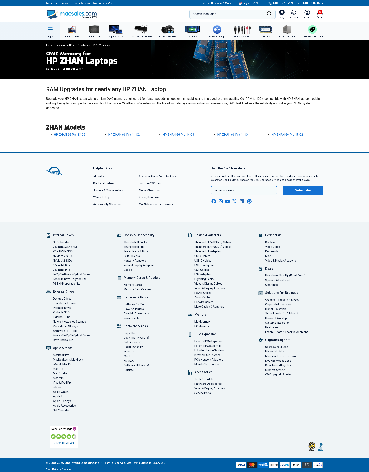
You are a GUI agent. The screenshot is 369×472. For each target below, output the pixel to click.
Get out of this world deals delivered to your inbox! (79, 3)
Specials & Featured (277, 280)
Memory (200, 314)
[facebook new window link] (213, 201)
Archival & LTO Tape (65, 330)
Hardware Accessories (208, 383)
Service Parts (202, 392)
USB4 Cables (202, 255)
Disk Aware (131, 342)
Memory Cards (133, 284)
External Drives (64, 291)
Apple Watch (61, 391)
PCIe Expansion (205, 334)
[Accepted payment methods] (279, 465)
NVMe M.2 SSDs (63, 255)
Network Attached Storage (69, 321)
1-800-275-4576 (283, 3)
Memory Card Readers (137, 289)
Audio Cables (202, 297)
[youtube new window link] (227, 201)
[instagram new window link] (221, 201)
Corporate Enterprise (278, 304)
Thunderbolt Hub (134, 246)
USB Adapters (203, 274)
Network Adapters (135, 260)
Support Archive (275, 369)
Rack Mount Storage (65, 326)
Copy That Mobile (134, 337)
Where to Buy (101, 197)
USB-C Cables (202, 260)
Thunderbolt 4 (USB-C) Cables (212, 246)
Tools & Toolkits (204, 379)
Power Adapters (134, 308)
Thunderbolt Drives (64, 303)
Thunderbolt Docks (135, 242)
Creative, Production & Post (282, 299)
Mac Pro (58, 368)
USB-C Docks (132, 255)
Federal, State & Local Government (286, 331)
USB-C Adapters (204, 265)
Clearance (271, 284)
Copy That (130, 333)
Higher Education (275, 308)
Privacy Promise (149, 197)
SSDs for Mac (61, 242)
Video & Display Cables (208, 283)
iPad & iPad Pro (62, 382)
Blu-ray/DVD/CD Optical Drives (71, 335)
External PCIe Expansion (209, 341)
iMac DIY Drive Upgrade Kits (69, 279)
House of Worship (276, 318)
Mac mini (58, 378)
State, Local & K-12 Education (283, 313)
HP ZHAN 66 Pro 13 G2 (69, 134)
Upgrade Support (277, 340)
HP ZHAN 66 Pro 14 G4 (233, 134)
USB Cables (201, 269)
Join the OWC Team (151, 183)
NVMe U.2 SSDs (62, 260)
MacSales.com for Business (156, 204)
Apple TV (58, 396)
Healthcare (272, 327)
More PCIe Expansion (207, 364)
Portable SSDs (62, 312)
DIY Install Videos (103, 183)
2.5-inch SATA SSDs (65, 246)
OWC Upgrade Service (278, 374)
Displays (270, 242)
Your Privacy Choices (58, 469)
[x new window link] (234, 201)
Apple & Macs (63, 348)
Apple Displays (62, 401)
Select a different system (65, 69)
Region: (252, 3)
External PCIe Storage (207, 345)
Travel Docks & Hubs (136, 251)
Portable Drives (62, 307)
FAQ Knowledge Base (278, 360)
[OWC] (71, 14)
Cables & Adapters (207, 235)
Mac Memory (202, 321)
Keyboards (271, 251)
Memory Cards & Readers (142, 278)
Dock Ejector (131, 346)
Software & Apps (136, 326)
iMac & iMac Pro (62, 364)
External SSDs (61, 317)
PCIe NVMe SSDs (63, 251)
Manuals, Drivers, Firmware (281, 356)
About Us (99, 176)
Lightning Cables (204, 279)
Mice (268, 255)
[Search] (269, 14)
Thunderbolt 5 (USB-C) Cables (212, 242)
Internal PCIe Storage (207, 354)
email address (224, 190)
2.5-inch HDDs (61, 269)
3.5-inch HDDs (61, 265)
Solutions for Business (281, 293)
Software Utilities (134, 365)
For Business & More (219, 3)
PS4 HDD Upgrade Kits (66, 283)
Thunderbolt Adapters (208, 251)
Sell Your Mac (61, 410)
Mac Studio (60, 373)
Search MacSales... (205, 14)
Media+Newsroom (150, 190)
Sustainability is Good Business (158, 176)
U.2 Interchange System (209, 350)
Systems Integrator (277, 322)
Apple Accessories (64, 405)
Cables (128, 269)
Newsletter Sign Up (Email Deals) (285, 275)
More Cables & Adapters (209, 306)
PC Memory (201, 326)
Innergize (129, 351)
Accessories (203, 372)
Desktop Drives (62, 298)
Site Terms (133, 463)
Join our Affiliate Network (109, 190)
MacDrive (129, 356)
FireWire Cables (203, 302)
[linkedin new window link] (242, 201)
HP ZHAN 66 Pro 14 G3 (178, 134)
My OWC (129, 360)
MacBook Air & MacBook (68, 359)
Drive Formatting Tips (278, 365)
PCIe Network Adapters (208, 359)
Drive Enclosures (63, 340)
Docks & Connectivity (139, 235)
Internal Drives (63, 235)
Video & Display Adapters (139, 265)
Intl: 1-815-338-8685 (310, 3)
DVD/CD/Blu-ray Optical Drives (71, 274)
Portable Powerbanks (137, 313)
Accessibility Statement (107, 204)
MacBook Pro (61, 354)
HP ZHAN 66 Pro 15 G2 (287, 134)
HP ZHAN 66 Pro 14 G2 (124, 134)
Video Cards (272, 246)
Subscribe (303, 190)
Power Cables (132, 318)
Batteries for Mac (134, 304)
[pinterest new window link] (249, 201)
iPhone (57, 387)
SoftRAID (129, 369)
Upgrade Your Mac (276, 346)
